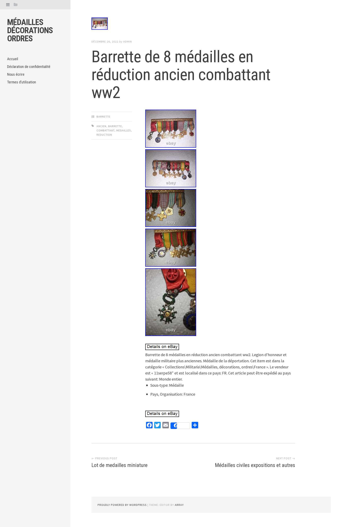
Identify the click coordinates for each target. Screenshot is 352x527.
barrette (103, 116)
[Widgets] (16, 4)
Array (179, 505)
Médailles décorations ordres (30, 30)
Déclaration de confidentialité (28, 66)
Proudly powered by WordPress (122, 505)
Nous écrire (15, 74)
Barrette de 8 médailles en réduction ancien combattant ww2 (181, 74)
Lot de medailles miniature (119, 465)
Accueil (12, 59)
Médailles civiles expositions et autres (255, 465)
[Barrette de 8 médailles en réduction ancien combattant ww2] (193, 24)
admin (127, 41)
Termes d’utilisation (21, 82)
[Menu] (8, 4)
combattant (105, 130)
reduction (104, 134)
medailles (123, 130)
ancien (101, 126)
